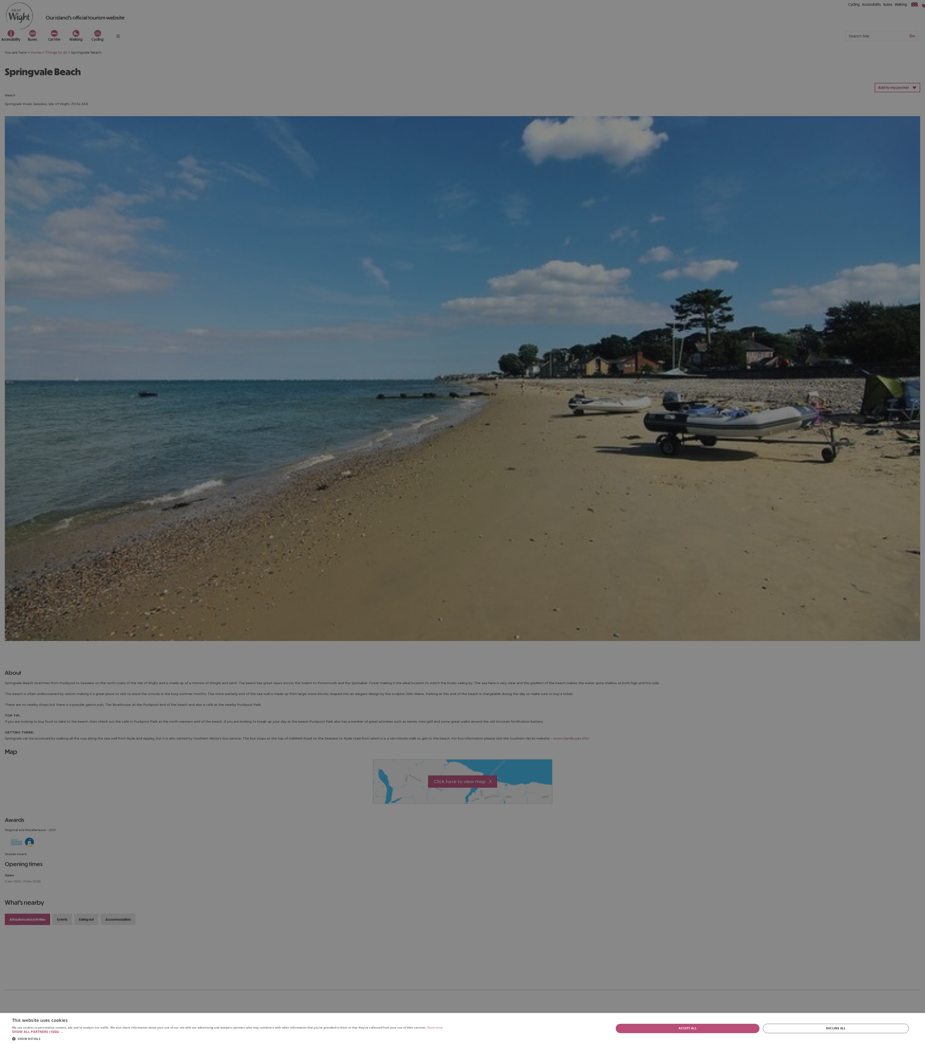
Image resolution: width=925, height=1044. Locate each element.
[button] (227, 1031)
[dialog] (462, 1028)
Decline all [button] (836, 1028)
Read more (435, 1027)
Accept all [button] (688, 1028)
